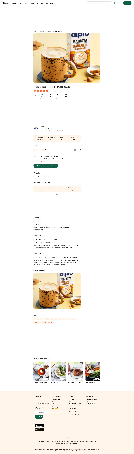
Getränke (42, 31)
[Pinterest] (45, 403)
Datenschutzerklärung (75, 403)
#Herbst (36, 322)
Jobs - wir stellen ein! (57, 399)
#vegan (36, 319)
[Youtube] (43, 403)
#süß (41, 319)
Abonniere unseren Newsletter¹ (40, 407)
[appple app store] (42, 426)
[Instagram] (38, 403)
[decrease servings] (35, 150)
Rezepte (35, 31)
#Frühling (71, 319)
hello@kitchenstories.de (90, 441)
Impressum (72, 399)
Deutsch (71, 414)
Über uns (54, 401)
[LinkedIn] (48, 403)
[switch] (74, 150)
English (77, 414)
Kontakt (71, 407)
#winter (50, 322)
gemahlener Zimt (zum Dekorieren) (50, 161)
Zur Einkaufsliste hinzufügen (47, 166)
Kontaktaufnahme (91, 403)
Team (53, 403)
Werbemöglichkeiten (91, 399)
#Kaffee (47, 319)
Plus (54, 408)
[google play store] (42, 429)
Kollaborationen (56, 405)
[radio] (35, 90)
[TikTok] (41, 403)
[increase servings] (42, 150)
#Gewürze (54, 319)
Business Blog (90, 401)
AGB (70, 401)
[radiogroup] (41, 90)
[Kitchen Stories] (5, 3)
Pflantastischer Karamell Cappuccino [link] (54, 31)
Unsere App (55, 407)
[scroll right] (102, 368)
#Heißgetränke (63, 319)
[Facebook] (36, 403)
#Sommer (43, 322)
